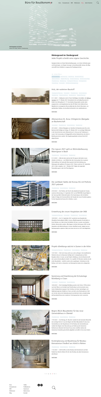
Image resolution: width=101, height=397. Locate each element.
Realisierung (63, 81)
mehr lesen (54, 111)
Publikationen (27, 387)
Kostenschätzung (74, 78)
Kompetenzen (65, 3)
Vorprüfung (55, 83)
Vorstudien (62, 83)
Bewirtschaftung (79, 76)
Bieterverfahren (56, 78)
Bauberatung (64, 76)
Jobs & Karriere (88, 3)
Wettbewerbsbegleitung (72, 83)
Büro (60, 3)
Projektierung (55, 81)
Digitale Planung (65, 78)
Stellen (25, 385)
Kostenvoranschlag (84, 78)
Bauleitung (71, 76)
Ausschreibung (55, 76)
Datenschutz (27, 391)
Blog (82, 3)
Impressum (26, 389)
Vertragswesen (82, 81)
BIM (72, 3)
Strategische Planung (72, 81)
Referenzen (77, 3)
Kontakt (25, 393)
